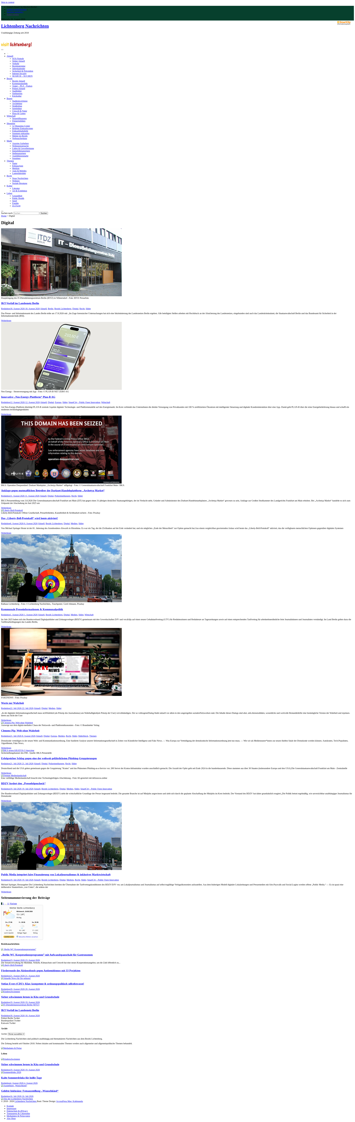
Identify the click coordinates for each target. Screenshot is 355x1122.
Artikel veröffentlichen (16, 9)
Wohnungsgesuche (20, 146)
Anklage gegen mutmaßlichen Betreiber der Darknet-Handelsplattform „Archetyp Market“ (53, 490)
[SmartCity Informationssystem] (344, 23)
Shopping (11, 123)
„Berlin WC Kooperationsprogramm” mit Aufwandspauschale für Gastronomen (47, 954)
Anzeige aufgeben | (15, 12)
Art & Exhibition (19, 191)
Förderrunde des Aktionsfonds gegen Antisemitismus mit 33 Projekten (40, 970)
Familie (15, 203)
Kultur (9, 186)
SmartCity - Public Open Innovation (84, 402)
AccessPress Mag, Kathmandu (69, 1101)
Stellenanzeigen (19, 153)
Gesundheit (17, 196)
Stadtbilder (17, 91)
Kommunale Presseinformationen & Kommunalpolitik (32, 609)
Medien (74, 523)
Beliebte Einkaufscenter (22, 128)
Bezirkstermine (18, 66)
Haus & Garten (19, 113)
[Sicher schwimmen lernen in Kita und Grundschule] (10, 991)
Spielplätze (17, 108)
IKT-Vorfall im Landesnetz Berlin (20, 303)
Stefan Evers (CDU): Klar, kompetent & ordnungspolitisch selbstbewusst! (42, 983)
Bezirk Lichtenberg (62, 308)
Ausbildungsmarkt (20, 156)
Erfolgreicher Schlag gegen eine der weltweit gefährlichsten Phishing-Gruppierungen (49, 758)
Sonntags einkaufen (20, 133)
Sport (14, 201)
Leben (9, 193)
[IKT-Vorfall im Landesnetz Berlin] (20, 1005)
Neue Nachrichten (20, 178)
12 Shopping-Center (21, 126)
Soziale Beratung (19, 183)
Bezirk (9, 78)
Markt (9, 141)
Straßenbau (17, 106)
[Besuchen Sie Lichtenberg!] (16, 46)
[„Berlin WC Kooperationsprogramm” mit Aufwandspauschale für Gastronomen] (18, 949)
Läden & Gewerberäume (23, 148)
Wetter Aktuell (18, 61)
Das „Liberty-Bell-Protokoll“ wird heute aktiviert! (29, 518)
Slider (88, 308)
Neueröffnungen (19, 118)
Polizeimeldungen (62, 496)
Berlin (50, 308)
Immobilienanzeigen (21, 151)
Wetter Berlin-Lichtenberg (22, 907)
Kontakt (10, 1106)
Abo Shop (11, 1118)
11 (8, 903)
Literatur (16, 188)
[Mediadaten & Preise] (11, 1048)
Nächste (13, 903)
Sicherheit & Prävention (22, 71)
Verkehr (15, 63)
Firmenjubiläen (18, 121)
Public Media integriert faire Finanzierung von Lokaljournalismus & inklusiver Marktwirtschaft (56, 874)
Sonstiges (16, 158)
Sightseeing (17, 93)
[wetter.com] (8, 937)
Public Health (18, 198)
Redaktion (5, 308)
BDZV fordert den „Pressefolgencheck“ (23, 783)
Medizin (15, 168)
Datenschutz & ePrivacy (17, 1111)
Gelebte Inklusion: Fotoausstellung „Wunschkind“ (30, 1090)
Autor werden (13, 14)
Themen (10, 161)
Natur (14, 163)
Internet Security (19, 73)
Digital (75, 308)
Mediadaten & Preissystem (18, 1116)
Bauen (9, 98)
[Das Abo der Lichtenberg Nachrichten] (17, 1099)
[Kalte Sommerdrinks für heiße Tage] (11, 1072)
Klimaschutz (17, 166)
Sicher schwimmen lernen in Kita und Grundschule (30, 996)
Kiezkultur (16, 96)
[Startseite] (8, 53)
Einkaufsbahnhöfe (20, 131)
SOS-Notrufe (18, 58)
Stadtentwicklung (19, 101)
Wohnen (16, 181)
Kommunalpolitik (20, 83)
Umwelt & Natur (19, 111)
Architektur (17, 103)
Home (4, 216)
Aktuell (10, 56)
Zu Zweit (16, 206)
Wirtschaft (11, 116)
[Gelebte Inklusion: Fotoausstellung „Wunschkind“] (14, 1085)
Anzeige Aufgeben (20, 143)
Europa (58, 402)
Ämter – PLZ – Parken (22, 86)
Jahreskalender (18, 68)
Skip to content (7, 2)
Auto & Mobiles (19, 171)
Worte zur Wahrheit (12, 703)
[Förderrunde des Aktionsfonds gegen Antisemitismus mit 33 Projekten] (12, 965)
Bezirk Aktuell (18, 81)
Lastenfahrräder (19, 173)
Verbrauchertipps (19, 138)
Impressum (11, 1108)
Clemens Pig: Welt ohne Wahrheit (20, 730)
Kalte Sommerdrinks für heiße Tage (21, 1077)
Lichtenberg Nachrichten (25, 25)
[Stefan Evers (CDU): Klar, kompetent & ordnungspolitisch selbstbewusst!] (16, 978)
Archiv (4, 1034)
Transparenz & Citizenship (18, 1113)
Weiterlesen (6, 320)
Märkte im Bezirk (20, 136)
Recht (9, 176)
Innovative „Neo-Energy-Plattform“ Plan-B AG (28, 396)
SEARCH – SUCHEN (22, 76)
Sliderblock (83, 736)
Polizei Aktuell (18, 88)
